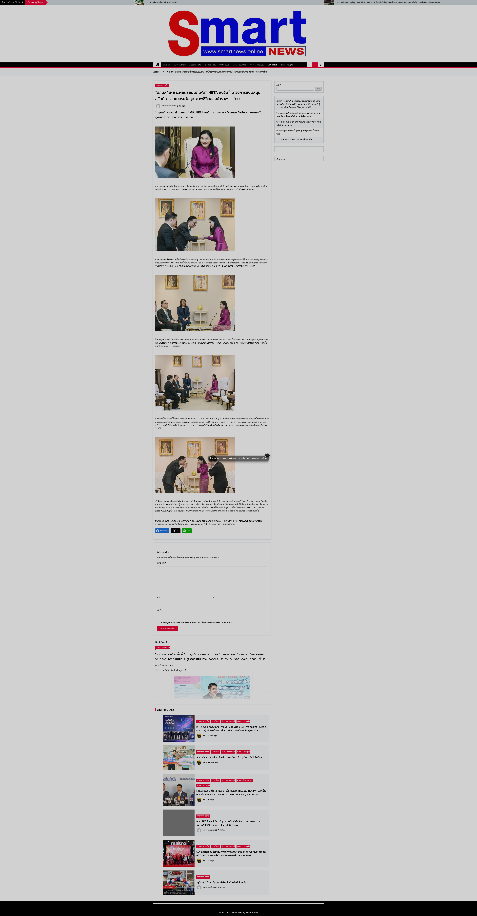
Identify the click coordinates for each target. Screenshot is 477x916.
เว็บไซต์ (160, 610)
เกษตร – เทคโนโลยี (239, 65)
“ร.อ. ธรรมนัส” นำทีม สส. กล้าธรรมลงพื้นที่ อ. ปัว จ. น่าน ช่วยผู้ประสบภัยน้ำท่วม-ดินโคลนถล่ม (298, 115)
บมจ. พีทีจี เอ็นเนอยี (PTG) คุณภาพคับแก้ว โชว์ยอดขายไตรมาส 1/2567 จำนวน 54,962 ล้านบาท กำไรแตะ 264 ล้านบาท (229, 823)
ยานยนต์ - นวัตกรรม (244, 780)
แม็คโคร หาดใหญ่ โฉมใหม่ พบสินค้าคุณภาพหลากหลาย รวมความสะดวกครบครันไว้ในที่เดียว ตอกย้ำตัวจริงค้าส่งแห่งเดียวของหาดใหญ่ (231, 853)
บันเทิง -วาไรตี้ (224, 65)
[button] (309, 64)
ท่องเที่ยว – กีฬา (210, 65)
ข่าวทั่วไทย (166, 65)
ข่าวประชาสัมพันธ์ (180, 65)
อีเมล (215, 597)
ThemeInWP (252, 912)
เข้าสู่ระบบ (280, 159)
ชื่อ (159, 597)
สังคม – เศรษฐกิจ (287, 65)
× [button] (267, 455)
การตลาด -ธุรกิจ (195, 65)
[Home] (157, 64)
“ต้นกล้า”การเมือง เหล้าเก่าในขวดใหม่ (295, 139)
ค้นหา (278, 84)
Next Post (160, 642)
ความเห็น (161, 562)
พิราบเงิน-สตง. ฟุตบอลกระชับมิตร (152, 2)
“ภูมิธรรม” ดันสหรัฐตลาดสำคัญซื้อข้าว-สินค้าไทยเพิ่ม (221, 882)
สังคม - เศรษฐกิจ (243, 721)
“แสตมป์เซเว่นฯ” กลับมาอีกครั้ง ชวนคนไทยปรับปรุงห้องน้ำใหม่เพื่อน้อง (229, 757)
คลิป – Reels (272, 65)
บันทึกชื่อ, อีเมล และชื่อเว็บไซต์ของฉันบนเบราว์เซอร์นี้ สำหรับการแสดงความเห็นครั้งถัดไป (196, 622)
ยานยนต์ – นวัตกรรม (257, 65)
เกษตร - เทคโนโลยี (163, 647)
